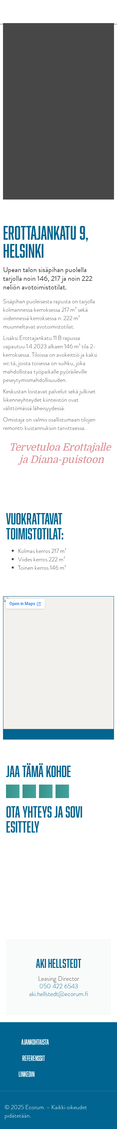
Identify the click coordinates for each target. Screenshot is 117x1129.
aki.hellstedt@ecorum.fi (58, 993)
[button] (108, 12)
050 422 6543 (58, 986)
